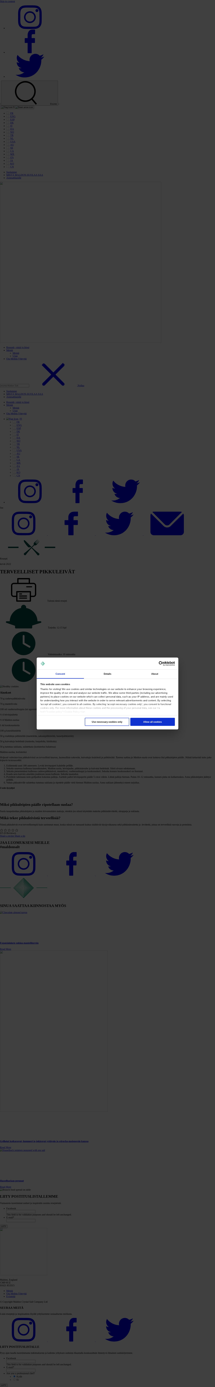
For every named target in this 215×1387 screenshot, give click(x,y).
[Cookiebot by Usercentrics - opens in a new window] (161, 663)
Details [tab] (107, 673)
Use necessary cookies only (107, 721)
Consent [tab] (60, 673)
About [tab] (154, 673)
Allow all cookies (152, 721)
